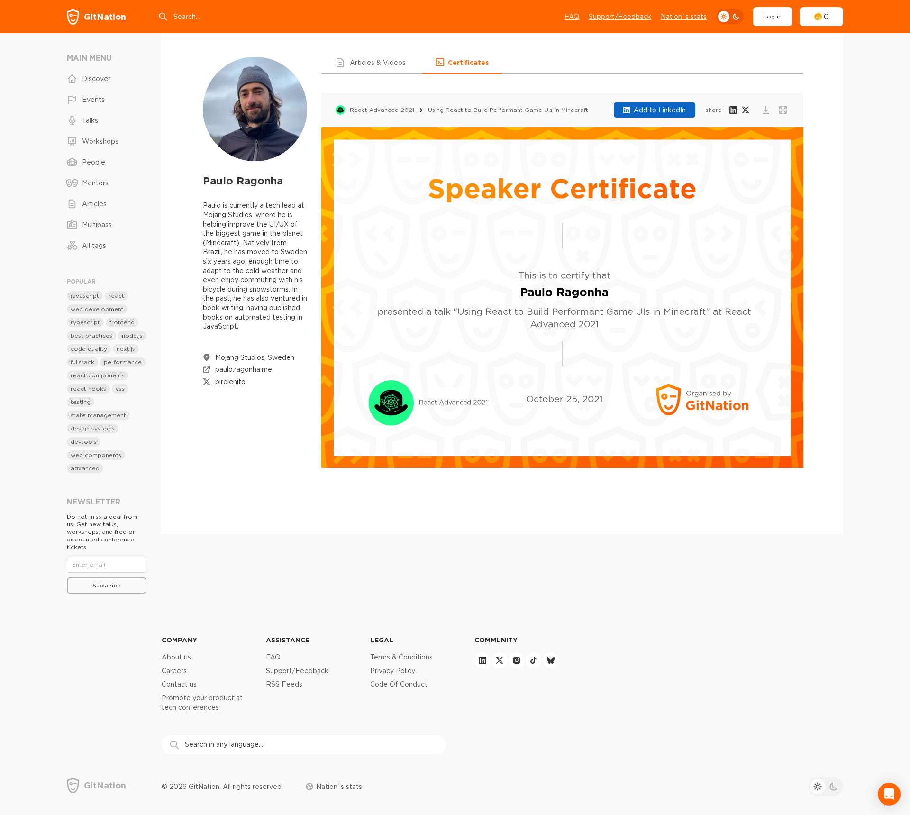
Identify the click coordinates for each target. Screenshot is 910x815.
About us (176, 657)
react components (98, 375)
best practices (91, 335)
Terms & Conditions (401, 657)
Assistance (287, 639)
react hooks (88, 388)
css (120, 388)
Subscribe (106, 585)
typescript (85, 322)
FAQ (571, 16)
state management (98, 415)
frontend (122, 322)
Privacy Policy (392, 671)
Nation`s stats (684, 16)
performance (123, 362)
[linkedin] (482, 660)
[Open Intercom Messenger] (889, 794)
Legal (381, 639)
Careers (174, 671)
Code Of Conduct (399, 684)
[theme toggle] (730, 16)
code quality (89, 349)
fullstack (82, 362)
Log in (773, 16)
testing (81, 402)
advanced (85, 468)
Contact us (179, 684)
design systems (93, 428)
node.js (132, 335)
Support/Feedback (620, 16)
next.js (126, 349)
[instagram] (517, 660)
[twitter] (499, 660)
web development (97, 309)
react (116, 296)
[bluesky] (551, 660)
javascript (85, 296)
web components (96, 455)
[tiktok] (534, 660)
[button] (371, 62)
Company (179, 639)
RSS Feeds (284, 684)
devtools (84, 442)
